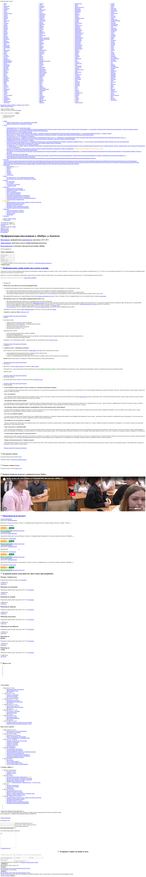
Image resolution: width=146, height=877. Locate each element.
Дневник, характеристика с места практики (125, 145)
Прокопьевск (78, 78)
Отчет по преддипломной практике (69, 145)
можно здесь (56, 305)
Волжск (5, 70)
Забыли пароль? (12, 218)
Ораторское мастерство (19, 162)
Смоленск (113, 22)
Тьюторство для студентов (13, 732)
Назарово (77, 19)
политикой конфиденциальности (43, 263)
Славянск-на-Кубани (115, 20)
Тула (112, 51)
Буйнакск (6, 58)
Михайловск (78, 11)
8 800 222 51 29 (5, 228)
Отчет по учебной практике (106, 145)
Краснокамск (42, 70)
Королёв (41, 63)
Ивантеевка (42, 24)
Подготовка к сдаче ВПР (13, 711)
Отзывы (6, 180)
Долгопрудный (7, 101)
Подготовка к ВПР (27, 133)
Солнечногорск (114, 24)
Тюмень (112, 52)
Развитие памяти (133, 129)
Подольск (77, 75)
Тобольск (113, 44)
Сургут (112, 33)
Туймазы (113, 50)
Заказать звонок (5, 229)
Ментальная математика (74, 133)
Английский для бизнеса (44, 158)
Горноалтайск (7, 89)
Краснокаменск (42, 69)
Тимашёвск (113, 40)
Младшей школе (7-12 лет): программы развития (19, 132)
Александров (7, 6)
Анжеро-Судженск (8, 13)
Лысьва (41, 95)
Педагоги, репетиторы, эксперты (15, 212)
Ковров (41, 57)
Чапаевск (113, 72)
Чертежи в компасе (41, 148)
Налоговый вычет (7, 246)
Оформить (3, 871)
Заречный (41, 18)
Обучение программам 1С (51, 151)
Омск (76, 59)
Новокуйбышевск (79, 37)
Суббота (9, 173)
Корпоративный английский (30, 158)
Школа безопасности (12, 130)
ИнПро (2, 106)
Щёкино (113, 90)
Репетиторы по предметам (37, 137)
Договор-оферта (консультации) (15, 750)
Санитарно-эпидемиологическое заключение (18, 196)
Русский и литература (106, 162)
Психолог (58, 162)
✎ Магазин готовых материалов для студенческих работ (88, 148)
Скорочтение (93, 129)
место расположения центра (42, 306)
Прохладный (78, 79)
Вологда (5, 73)
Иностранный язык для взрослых (15, 689)
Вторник (9, 168)
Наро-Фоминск (78, 23)
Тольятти (113, 45)
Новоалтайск (78, 35)
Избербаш (41, 26)
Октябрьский (78, 58)
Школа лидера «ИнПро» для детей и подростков (19, 779)
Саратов (112, 6)
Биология (24, 161)
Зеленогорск (42, 19)
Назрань (77, 20)
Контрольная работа (14, 147)
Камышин (41, 40)
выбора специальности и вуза (45, 296)
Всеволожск (6, 80)
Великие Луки (7, 59)
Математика (93, 161)
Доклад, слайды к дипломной (27, 145)
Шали (112, 85)
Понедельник (13, 166)
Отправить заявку (5, 264)
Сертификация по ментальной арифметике (114, 155)
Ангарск (5, 12)
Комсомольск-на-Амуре (44, 61)
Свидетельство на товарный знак (15, 199)
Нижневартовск (78, 30)
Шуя (112, 88)
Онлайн (12, 528)
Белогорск (6, 36)
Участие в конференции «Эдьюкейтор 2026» (18, 738)
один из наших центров (17, 366)
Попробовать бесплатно (18, 530)
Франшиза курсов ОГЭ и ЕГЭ (14, 205)
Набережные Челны (79, 18)
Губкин (5, 91)
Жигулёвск (41, 15)
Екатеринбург (42, 9)
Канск (40, 41)
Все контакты (7, 118)
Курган (41, 83)
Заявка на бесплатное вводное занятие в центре (19, 723)
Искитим (41, 29)
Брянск (5, 53)
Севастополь (113, 9)
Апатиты (6, 14)
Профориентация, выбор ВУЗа (15, 701)
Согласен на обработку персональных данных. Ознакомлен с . (27, 263)
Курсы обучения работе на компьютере (70, 151)
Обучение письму (61, 129)
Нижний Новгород (79, 33)
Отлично (11, 525)
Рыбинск (77, 95)
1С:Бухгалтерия (8, 161)
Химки (112, 69)
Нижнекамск (78, 31)
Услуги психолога (89, 141)
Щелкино (113, 89)
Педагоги (6, 159)
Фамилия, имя (18, 823)
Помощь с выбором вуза (22, 139)
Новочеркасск (78, 46)
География (30, 161)
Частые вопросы (11, 746)
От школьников (11, 181)
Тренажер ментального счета (14, 790)
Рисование (30, 130)
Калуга (41, 36)
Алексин (6, 7)
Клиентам (6, 187)
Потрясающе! (12, 538)
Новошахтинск (78, 47)
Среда (8, 169)
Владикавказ (6, 66)
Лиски (40, 92)
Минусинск (77, 8)
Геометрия (35, 161)
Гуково (5, 94)
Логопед (87, 161)
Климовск (41, 53)
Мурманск (77, 14)
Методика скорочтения (31, 155)
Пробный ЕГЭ (34, 141)
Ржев (76, 89)
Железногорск (42, 14)
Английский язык (101, 129)
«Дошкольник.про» (17, 782)
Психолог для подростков (35, 139)
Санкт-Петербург (79, 102)
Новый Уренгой (78, 48)
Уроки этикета (20, 134)
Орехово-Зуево (78, 63)
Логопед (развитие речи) (73, 129)
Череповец (113, 77)
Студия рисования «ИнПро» (128, 151)
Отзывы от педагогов (12, 745)
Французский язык (71, 134)
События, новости (11, 773)
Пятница (9, 172)
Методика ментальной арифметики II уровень (89, 155)
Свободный (113, 8)
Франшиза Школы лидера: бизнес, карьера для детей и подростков (24, 202)
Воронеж (6, 77)
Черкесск (113, 78)
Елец (40, 12)
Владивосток (7, 64)
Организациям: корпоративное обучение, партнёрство (21, 157)
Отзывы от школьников (13, 742)
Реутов (76, 88)
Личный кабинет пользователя (15, 188)
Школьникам (5, 240)
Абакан (5, 3)
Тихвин (112, 41)
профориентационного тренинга (88, 304)
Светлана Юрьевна (5, 532)
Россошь (77, 91)
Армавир (6, 17)
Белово (5, 35)
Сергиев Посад (114, 13)
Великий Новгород (8, 61)
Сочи (112, 26)
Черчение (20, 163)
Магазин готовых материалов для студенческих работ (21, 793)
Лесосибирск (42, 90)
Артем (5, 19)
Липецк (41, 91)
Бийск (5, 44)
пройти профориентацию (27, 309)
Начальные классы (124, 161)
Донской (41, 3)
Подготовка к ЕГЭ (24, 141)
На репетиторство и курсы (23, 868)
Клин (40, 55)
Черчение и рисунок (114, 141)
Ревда (76, 86)
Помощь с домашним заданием (41, 133)
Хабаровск (113, 66)
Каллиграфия (84, 129)
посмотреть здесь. (38, 379)
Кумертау (41, 80)
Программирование (54, 133)
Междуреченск (78, 3)
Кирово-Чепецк (43, 50)
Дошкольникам (6, 243)
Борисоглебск (7, 50)
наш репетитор (83, 396)
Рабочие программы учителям (45, 155)
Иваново (41, 23)
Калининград (42, 35)
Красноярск (42, 74)
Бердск (5, 40)
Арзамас (5, 15)
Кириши (41, 47)
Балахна (5, 26)
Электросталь (114, 91)
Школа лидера (12, 134)
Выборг (5, 81)
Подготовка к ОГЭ (50, 137)
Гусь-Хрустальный (8, 95)
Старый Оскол (114, 29)
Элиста (112, 92)
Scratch (65, 133)
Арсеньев (6, 18)
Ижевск (41, 25)
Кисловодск (42, 52)
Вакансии (6, 209)
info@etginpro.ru (5, 230)
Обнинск (77, 55)
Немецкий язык (81, 134)
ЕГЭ (26, 436)
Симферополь (114, 19)
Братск (5, 52)
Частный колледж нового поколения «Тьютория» (19, 778)
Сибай (112, 18)
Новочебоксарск (78, 45)
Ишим (40, 30)
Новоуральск (78, 44)
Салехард (77, 99)
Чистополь (113, 81)
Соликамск (113, 23)
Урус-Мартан (114, 57)
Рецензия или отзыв (54, 145)
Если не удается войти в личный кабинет (17, 764)
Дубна (40, 4)
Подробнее (23, 580)
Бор (4, 48)
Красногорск (42, 67)
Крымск (41, 77)
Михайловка (78, 9)
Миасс (76, 6)
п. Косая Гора (78, 67)
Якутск (112, 97)
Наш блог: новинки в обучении (15, 792)
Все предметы (75, 163)
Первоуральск (78, 72)
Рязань (76, 96)
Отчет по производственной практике (88, 145)
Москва (76, 13)
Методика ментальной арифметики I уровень (65, 155)
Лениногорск (42, 88)
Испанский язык (50, 161)
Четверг (9, 170)
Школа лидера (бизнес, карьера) (15, 707)
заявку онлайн (35, 366)
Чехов (112, 80)
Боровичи (6, 51)
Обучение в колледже (13, 137)
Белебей (5, 34)
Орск (76, 64)
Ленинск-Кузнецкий (44, 89)
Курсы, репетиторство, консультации (16, 736)
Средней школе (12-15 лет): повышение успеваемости (21, 136)
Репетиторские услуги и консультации (17, 731)
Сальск (76, 100)
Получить (3, 866)
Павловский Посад (79, 69)
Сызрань (113, 34)
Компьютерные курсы (12, 690)
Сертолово (113, 17)
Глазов (5, 88)
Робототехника (89, 162)
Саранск (113, 3)
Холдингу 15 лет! (11, 771)
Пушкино (77, 83)
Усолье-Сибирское (115, 58)
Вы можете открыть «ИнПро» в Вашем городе (13, 105)
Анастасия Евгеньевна (6, 545)
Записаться (3, 584)
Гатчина (5, 85)
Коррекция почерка (96, 133)
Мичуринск (77, 12)
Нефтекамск (78, 28)
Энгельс (112, 94)
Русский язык (96, 162)
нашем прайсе (32, 350)
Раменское (77, 85)
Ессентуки (41, 13)
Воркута (5, 75)
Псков (76, 80)
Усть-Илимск (114, 61)
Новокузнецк (78, 36)
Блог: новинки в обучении (13, 194)
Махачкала (41, 102)
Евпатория (41, 6)
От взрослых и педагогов (13, 184)
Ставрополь (113, 28)
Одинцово (77, 56)
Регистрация (7, 220)
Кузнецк (41, 79)
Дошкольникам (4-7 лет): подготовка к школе (18, 128)
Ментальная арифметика (26, 129)
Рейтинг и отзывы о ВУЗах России (16, 795)
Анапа (5, 11)
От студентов (10, 183)
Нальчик (77, 22)
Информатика (42, 161)
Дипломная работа (13, 145)
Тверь (112, 39)
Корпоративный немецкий (58, 158)
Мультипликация (43, 130)
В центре (3, 528)
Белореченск (6, 39)
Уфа (112, 62)
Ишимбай (41, 31)
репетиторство (27, 240)
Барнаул (5, 30)
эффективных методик (39, 302)
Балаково (6, 25)
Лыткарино (42, 96)
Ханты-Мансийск (115, 67)
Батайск (5, 31)
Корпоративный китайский (88, 158)
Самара (76, 101)
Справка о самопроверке (67, 148)
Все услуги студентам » (13, 697)
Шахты (112, 86)
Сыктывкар (113, 35)
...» (70, 523)
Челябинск (113, 74)
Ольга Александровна (6, 558)
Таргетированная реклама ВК (127, 162)
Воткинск (6, 79)
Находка (77, 24)
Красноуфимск (42, 73)
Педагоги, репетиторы (12, 785)
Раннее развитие (74, 162)
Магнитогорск (42, 100)
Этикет (53, 163)
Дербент (5, 96)
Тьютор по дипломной (12, 695)
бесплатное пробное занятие (19, 459)
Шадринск (113, 84)
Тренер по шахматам (47, 139)
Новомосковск (78, 39)
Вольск (5, 74)
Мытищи (77, 17)
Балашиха (6, 28)
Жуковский (42, 17)
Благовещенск (7, 47)
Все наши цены (17, 316)
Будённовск (6, 56)
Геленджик (6, 86)
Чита (112, 83)
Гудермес (6, 92)
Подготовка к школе (13, 129)
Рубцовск (77, 94)
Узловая (112, 53)
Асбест (5, 22)
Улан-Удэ (113, 55)
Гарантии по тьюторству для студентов (17, 740)
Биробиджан (6, 45)
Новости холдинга (11, 191)
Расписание (7, 165)
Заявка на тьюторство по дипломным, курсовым (19, 123)
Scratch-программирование (40, 129)
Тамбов (112, 37)
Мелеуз (76, 4)
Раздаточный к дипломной (42, 145)
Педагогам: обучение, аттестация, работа (17, 154)
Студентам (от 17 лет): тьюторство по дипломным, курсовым (22, 144)
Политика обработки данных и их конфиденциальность (21, 198)
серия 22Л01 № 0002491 (30, 277)
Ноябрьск (77, 52)
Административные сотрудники (15, 210)
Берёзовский (6, 42)
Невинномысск (78, 25)
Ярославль (113, 99)
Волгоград (6, 68)
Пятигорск (77, 84)
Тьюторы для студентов (13, 786)
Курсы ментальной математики (112, 151)
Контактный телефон (20, 824)
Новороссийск (78, 40)
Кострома (41, 64)
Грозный (6, 90)
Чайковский (113, 70)
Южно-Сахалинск (115, 95)
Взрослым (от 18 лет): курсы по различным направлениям (22, 150)
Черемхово (113, 75)
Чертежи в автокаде (31, 148)
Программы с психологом (122, 129)
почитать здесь (53, 340)
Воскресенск (6, 78)
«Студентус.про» (36, 782)
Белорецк (6, 37)
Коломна (41, 59)
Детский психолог (22, 130)
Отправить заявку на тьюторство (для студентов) (19, 722)
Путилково (77, 81)
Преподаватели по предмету (14, 516)
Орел (76, 61)
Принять (13, 875)
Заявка (5, 121)
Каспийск (41, 42)
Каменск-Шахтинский (44, 39)
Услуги (5, 125)
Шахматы (35, 130)
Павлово (77, 68)
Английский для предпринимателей (35, 151)
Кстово (41, 78)
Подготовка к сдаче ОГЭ (13, 706)
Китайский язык (110, 129)
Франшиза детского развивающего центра (18, 206)
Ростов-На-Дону (79, 92)
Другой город (114, 100)
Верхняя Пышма (7, 62)
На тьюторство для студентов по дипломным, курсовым (21, 179)
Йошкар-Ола (42, 33)
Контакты (6, 216)
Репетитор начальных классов (14, 133)
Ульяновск (113, 56)
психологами (102, 296)
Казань (41, 34)
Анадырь (6, 9)
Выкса (5, 83)
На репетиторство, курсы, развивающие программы (20, 177)
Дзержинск (6, 97)
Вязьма (5, 84)
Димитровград (7, 99)
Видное (5, 63)
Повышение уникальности (53, 148)
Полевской (77, 77)
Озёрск (76, 57)
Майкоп (41, 101)
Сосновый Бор (114, 25)
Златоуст (41, 22)
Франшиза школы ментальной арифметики (18, 207)
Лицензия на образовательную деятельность (18, 195)
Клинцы (41, 56)
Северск (112, 12)
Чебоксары (113, 73)
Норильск (77, 51)
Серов (112, 14)
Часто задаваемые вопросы (14, 192)
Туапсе (112, 48)
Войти (5, 218)
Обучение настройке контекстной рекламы (93, 151)
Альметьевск (6, 8)
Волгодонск (6, 69)
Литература (82, 161)
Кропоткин (41, 75)
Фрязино (113, 64)
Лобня (40, 94)
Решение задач (10, 148)
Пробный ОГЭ (61, 137)
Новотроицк (78, 42)
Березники (6, 41)
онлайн (19, 110)
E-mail (16, 826)
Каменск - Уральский (44, 37)
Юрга (112, 96)
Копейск (41, 62)
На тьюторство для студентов (8, 868)
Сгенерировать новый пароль (14, 762)
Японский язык (67, 163)
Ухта (112, 63)
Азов (5, 4)
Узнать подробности (6, 530)
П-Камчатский (78, 66)
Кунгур (41, 81)
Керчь (40, 45)
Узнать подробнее (5, 875)
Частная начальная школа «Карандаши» (17, 777)
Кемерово (41, 44)
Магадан (41, 99)
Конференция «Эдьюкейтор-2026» (16, 781)
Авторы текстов (11, 213)
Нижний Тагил (78, 34)
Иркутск (41, 28)
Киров (40, 48)
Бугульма (6, 55)
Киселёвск (41, 51)
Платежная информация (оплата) (15, 757)
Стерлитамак (114, 30)
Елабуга (41, 11)
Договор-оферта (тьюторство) (14, 749)
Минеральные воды (79, 7)
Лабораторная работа (20, 148)
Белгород (6, 33)
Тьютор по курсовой (12, 696)
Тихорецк (113, 42)
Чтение (25, 163)
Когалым (41, 58)
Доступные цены (11, 306)
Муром (76, 15)
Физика (137, 162)
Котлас (40, 66)
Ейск (40, 8)
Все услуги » (10, 692)
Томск (112, 46)
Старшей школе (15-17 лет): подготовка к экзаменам (20, 140)
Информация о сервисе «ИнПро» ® (16, 190)
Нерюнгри (77, 26)
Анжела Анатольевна (6, 519)
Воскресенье (10, 174)
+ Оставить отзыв (11, 185)
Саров (112, 7)
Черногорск (113, 79)
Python (61, 133)
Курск (40, 84)
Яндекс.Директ (59, 163)
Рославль (77, 90)
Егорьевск (41, 7)
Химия (16, 163)
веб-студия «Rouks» (13, 816)
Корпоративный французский (73, 158)
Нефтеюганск (78, 29)
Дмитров (6, 100)
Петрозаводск (78, 74)
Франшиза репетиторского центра (15, 203)
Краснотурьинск (43, 72)
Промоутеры (10, 214)
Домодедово (6, 102)
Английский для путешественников (16, 151)
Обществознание (8, 162)
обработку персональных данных (29, 862)
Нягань (76, 53)
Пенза (76, 70)
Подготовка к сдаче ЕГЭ (13, 700)
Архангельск (6, 20)
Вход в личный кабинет (13, 761)
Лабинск (41, 86)
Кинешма (41, 46)
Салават (77, 97)
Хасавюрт (113, 68)
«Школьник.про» (26, 782)
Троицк (112, 47)
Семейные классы (25, 137)
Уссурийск (113, 59)
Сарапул (113, 4)
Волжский (6, 72)
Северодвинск (114, 11)
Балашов (6, 29)
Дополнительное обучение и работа (16, 155)
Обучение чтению (52, 129)
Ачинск (5, 24)
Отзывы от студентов (12, 743)
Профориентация (11, 139)
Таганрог (113, 36)
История (57, 161)
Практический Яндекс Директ (14, 158)
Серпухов (113, 15)
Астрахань (6, 23)
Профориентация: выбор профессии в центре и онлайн (25, 268)
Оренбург (77, 62)
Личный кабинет (9, 106)
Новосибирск (78, 41)
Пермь (76, 73)
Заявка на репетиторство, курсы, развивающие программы (22, 122)
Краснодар (41, 68)
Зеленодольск (42, 20)
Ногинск (77, 50)
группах (19, 322)
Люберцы (41, 97)
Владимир (6, 67)
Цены (5, 176)
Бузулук (5, 57)
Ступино (113, 31)
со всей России (4, 224)
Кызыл (40, 85)
